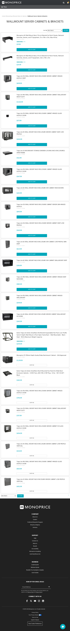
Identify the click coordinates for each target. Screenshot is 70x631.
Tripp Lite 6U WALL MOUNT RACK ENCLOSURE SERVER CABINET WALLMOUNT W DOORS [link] (41, 316)
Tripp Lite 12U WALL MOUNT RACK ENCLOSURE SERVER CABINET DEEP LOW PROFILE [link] (40, 225)
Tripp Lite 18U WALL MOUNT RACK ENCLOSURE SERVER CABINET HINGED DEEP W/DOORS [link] (41, 279)
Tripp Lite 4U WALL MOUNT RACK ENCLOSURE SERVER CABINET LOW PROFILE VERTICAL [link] (41, 446)
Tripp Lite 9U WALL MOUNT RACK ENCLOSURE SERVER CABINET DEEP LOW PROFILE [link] (40, 134)
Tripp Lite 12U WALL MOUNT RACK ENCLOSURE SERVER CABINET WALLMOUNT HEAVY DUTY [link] (41, 410)
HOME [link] (3, 16)
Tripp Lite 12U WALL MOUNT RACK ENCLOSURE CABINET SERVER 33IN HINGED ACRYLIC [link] (41, 206)
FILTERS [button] (66, 30)
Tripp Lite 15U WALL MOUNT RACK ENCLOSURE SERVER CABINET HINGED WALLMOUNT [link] (39, 297)
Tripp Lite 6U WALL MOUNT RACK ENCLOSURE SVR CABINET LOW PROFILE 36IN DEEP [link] (41, 244)
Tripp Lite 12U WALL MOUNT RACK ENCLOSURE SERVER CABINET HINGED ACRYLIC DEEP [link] (39, 78)
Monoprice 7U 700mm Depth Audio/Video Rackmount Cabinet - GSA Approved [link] (41, 356)
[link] (4, 7)
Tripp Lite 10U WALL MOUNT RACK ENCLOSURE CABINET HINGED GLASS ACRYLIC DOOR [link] (39, 171)
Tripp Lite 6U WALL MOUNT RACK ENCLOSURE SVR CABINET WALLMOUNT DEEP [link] (42, 261)
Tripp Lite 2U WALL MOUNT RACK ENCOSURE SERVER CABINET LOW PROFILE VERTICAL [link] (41, 481)
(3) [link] (24, 341)
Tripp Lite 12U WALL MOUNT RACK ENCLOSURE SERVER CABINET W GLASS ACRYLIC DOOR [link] (40, 428)
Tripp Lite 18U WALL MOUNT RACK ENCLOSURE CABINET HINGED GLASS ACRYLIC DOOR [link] (39, 463)
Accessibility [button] (35, 549)
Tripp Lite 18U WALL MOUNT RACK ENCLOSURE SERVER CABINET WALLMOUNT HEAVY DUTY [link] (41, 97)
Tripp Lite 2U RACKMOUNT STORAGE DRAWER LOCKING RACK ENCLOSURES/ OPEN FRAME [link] (41, 152)
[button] (68, 3)
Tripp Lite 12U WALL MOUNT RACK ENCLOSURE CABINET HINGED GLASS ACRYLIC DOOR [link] (39, 115)
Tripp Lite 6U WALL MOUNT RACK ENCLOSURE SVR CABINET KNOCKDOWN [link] (40, 189)
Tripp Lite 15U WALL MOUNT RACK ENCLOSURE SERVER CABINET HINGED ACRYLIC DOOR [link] (39, 393)
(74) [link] (24, 42)
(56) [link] (24, 62)
